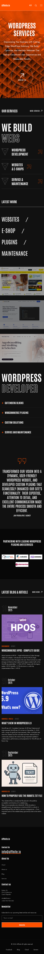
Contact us (22, 80)
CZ (30, 5)
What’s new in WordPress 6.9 (17, 723)
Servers (36, 950)
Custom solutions (14, 422)
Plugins (9, 241)
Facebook (9, 950)
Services (4, 879)
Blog (3, 874)
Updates (11, 719)
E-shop (8, 230)
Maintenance (15, 253)
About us (4, 869)
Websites (10, 218)
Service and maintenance (18, 432)
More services (35, 111)
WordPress (5, 719)
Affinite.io (6, 5)
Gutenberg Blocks (14, 402)
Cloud (3, 865)
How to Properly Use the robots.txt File (22, 795)
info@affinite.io (11, 851)
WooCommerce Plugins (16, 412)
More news (36, 592)
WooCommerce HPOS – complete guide (21, 650)
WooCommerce (5, 646)
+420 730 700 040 (8, 901)
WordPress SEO (6, 791)
